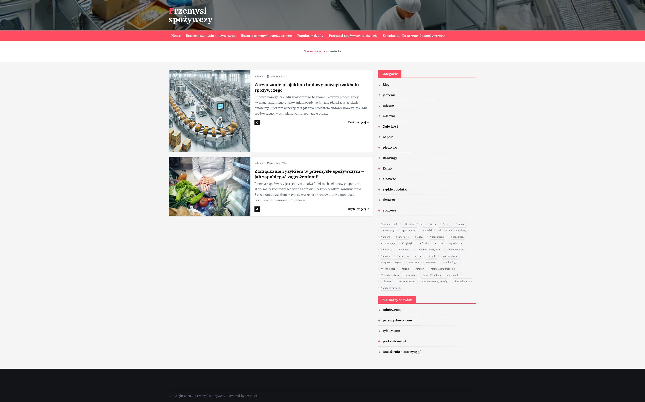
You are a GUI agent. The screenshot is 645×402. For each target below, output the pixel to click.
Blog (386, 84)
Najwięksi (390, 126)
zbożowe (389, 210)
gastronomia (410, 230)
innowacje (403, 236)
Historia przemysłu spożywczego (266, 35)
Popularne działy (310, 35)
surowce (414, 262)
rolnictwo (403, 255)
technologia (451, 262)
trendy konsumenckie (443, 268)
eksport (461, 224)
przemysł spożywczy (429, 249)
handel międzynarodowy (453, 230)
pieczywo (390, 147)
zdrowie (386, 281)
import (386, 236)
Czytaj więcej (357, 122)
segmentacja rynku (392, 262)
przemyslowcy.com (397, 320)
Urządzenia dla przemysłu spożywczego (414, 35)
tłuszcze (389, 200)
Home (176, 35)
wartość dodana (432, 275)
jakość (420, 236)
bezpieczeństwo (414, 224)
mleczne (389, 116)
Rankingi (390, 158)
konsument (459, 236)
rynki (433, 255)
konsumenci (438, 236)
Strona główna (314, 51)
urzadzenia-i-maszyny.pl (402, 351)
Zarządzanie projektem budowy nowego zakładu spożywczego (306, 87)
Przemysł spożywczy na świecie (353, 35)
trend (406, 268)
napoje (388, 137)
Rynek (387, 168)
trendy (420, 268)
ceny (446, 224)
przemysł (406, 249)
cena (433, 224)
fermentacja (388, 230)
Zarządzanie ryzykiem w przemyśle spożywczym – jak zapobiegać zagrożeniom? (309, 173)
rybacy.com (391, 330)
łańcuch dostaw (463, 281)
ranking (386, 255)
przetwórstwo (455, 249)
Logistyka (408, 243)
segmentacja (451, 255)
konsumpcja (388, 243)
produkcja (456, 243)
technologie (388, 268)
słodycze (389, 179)
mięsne (388, 105)
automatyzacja (390, 224)
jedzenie (259, 76)
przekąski (387, 249)
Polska (425, 243)
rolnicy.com (392, 310)
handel (428, 230)
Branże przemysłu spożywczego (210, 35)
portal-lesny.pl (394, 341)
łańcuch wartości (391, 287)
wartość (412, 275)
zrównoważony (407, 281)
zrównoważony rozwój (435, 281)
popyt (440, 243)
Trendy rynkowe (391, 275)
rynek (420, 255)
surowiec (432, 262)
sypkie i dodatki (395, 189)
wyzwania (454, 275)
